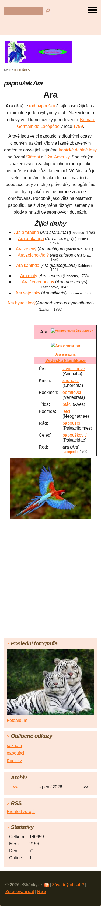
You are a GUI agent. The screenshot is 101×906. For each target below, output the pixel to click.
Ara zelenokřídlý (33, 255)
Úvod (7, 69)
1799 (78, 126)
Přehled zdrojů (21, 811)
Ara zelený (26, 249)
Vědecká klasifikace (65, 360)
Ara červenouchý (38, 282)
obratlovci (71, 392)
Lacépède (70, 452)
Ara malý (28, 275)
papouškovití (74, 435)
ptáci (67, 404)
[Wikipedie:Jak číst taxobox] (72, 330)
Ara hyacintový (21, 303)
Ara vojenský (27, 293)
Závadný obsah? (68, 884)
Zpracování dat (19, 891)
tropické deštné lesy (78, 150)
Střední (33, 157)
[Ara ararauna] (65, 346)
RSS (41, 891)
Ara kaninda (27, 265)
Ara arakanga (31, 238)
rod (32, 106)
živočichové (73, 368)
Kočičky (14, 760)
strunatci (70, 380)
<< (15, 787)
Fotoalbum (17, 720)
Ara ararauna (26, 232)
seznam (14, 745)
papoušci (71, 423)
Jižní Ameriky (56, 157)
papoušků (45, 106)
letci (66, 411)
